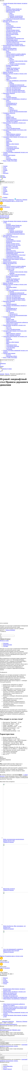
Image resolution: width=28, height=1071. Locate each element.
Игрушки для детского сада (10, 996)
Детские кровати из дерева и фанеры (16, 54)
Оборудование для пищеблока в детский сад (15, 998)
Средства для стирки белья (13, 89)
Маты (7, 142)
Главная (5, 166)
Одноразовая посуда (11, 103)
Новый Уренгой (7, 1069)
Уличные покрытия (11, 97)
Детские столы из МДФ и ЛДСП (15, 55)
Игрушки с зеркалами (12, 32)
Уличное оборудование (9, 1009)
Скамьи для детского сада (13, 68)
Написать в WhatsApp (8, 199)
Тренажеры (9, 151)
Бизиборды (9, 28)
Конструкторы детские (12, 34)
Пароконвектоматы (11, 104)
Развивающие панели (12, 40)
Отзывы (5, 170)
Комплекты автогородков (13, 10)
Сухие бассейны (10, 149)
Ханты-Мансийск (8, 1066)
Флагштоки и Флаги (11, 159)
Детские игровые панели (13, 30)
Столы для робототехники (13, 128)
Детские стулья (10, 56)
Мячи (7, 145)
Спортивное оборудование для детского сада (15, 997)
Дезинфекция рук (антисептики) (18, 86)
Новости (5, 978)
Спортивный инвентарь (12, 148)
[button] (8, 842)
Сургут (5, 1067)
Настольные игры (11, 37)
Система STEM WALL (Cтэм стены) (15, 41)
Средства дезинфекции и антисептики (16, 80)
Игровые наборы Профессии (14, 9)
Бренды (7, 374)
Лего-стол (9, 127)
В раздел (8, 7)
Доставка (5, 646)
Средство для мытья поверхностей (15, 90)
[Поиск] (0, 184)
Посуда (8, 106)
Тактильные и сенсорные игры (14, 44)
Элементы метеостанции (16, 17)
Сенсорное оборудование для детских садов (14, 1008)
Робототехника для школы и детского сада (14, 991)
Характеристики (7, 644)
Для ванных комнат (11, 77)
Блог (4, 171)
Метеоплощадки (10, 11)
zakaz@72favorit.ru (5, 207)
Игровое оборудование (12, 65)
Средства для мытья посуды (13, 87)
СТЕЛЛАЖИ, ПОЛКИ (12, 69)
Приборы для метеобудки (16, 16)
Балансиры (9, 141)
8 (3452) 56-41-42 (4, 215)
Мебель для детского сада (10, 993)
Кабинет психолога (11, 118)
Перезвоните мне (4, 217)
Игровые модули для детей (13, 31)
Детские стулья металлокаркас (17, 63)
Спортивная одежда (11, 146)
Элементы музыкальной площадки (15, 18)
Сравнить (3, 388)
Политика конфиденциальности (8, 1024)
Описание (5, 643)
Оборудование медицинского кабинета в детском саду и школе (17, 120)
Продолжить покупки (6, 1030)
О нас (4, 167)
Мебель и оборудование (12, 144)
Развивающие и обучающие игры (15, 38)
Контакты (5, 173)
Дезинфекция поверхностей (16, 84)
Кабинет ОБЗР (10, 117)
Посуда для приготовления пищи (18, 111)
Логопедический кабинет (10, 994)
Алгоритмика (9, 25)
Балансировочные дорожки (13, 27)
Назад (7, 6)
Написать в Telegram (21, 199)
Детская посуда (13, 110)
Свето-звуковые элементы (13, 135)
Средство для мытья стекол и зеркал (15, 92)
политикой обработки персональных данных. (13, 1045)
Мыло (7, 79)
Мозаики (8, 35)
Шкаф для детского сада (12, 70)
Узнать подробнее (10, 630)
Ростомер (8, 66)
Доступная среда (7, 1011)
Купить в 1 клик (4, 640)
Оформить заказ (16, 1030)
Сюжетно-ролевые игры (12, 42)
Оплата (5, 169)
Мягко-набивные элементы (13, 134)
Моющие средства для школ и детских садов (15, 1006)
